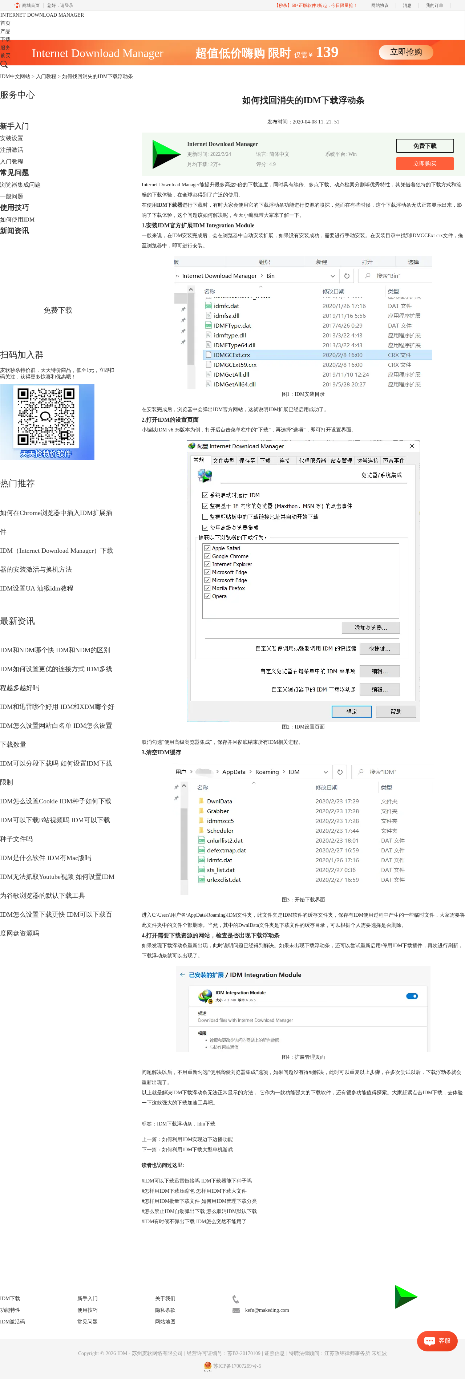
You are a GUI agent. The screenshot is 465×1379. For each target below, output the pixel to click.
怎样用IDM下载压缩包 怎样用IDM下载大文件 (194, 1191)
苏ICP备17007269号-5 (237, 1366)
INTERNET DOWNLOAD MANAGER (42, 15)
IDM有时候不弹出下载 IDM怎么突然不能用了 (194, 1221)
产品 (5, 31)
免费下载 (58, 310)
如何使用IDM (17, 219)
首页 (5, 23)
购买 (5, 55)
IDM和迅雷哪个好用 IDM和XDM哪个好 (57, 706)
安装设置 (11, 138)
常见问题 (14, 173)
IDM (123, 1353)
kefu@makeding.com (267, 1310)
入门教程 (46, 76)
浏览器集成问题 (20, 185)
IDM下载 (432, 1092)
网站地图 (165, 1322)
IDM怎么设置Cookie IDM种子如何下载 (56, 801)
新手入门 (14, 126)
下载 (5, 39)
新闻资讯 (14, 231)
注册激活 (11, 150)
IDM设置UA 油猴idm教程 (36, 588)
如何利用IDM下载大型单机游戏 (197, 1149)
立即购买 (425, 164)
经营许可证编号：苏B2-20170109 (223, 1353)
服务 (5, 47)
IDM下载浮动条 (174, 1124)
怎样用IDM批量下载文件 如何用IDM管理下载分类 (199, 1201)
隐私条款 (165, 1310)
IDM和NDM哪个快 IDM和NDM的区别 (55, 650)
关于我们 (165, 1298)
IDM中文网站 (15, 76)
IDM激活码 (12, 1322)
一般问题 (11, 196)
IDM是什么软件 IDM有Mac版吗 (45, 857)
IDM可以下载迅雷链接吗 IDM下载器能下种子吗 (197, 1181)
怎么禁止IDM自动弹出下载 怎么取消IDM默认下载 (199, 1211)
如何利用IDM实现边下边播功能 (197, 1139)
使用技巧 (14, 207)
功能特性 (10, 1310)
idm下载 (206, 1124)
